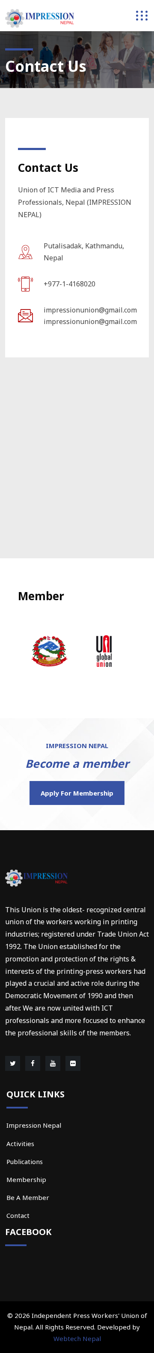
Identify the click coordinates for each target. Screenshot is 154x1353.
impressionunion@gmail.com (90, 310)
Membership (26, 1179)
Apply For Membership (77, 793)
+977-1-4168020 (69, 284)
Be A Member (27, 1197)
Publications (24, 1161)
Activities (20, 1143)
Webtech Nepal (77, 1338)
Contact (18, 1215)
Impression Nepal (33, 1125)
